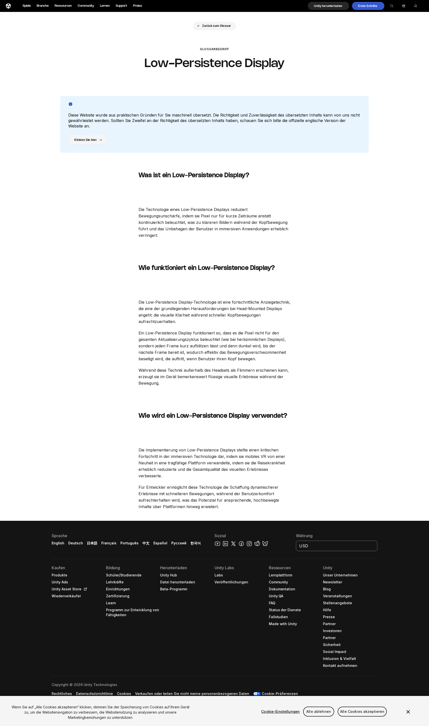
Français (109, 543)
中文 (146, 543)
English (58, 543)
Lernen (105, 5)
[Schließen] (408, 711)
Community (86, 5)
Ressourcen (63, 5)
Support (121, 5)
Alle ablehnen (318, 711)
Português (129, 543)
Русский (178, 543)
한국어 (195, 543)
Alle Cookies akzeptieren (362, 711)
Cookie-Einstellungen (280, 711)
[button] (328, 6)
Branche (43, 5)
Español (160, 543)
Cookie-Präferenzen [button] (280, 693)
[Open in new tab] (84, 589)
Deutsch (75, 543)
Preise (137, 5)
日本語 (92, 543)
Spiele (27, 5)
